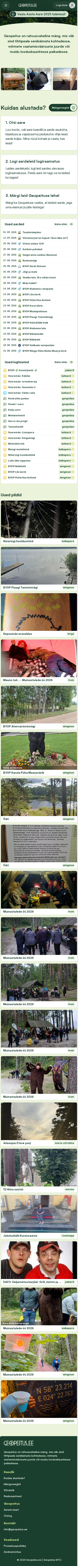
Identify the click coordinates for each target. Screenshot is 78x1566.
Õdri (6, 819)
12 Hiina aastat (13, 1189)
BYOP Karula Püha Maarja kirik (23, 772)
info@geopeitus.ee (15, 1529)
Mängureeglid (12, 1484)
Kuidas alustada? (14, 1478)
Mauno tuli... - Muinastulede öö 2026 (28, 680)
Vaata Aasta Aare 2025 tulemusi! (41, 14)
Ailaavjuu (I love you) (17, 1143)
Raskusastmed (13, 1496)
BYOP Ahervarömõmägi (19, 726)
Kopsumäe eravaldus (17, 633)
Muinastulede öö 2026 (18, 911)
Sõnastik (9, 1490)
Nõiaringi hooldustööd (18, 541)
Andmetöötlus (12, 1551)
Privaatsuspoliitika (15, 1545)
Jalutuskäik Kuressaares (20, 1235)
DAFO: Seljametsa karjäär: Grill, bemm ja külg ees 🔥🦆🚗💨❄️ (33, 1282)
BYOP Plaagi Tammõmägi (20, 587)
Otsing (8, 1515)
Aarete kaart (11, 1509)
